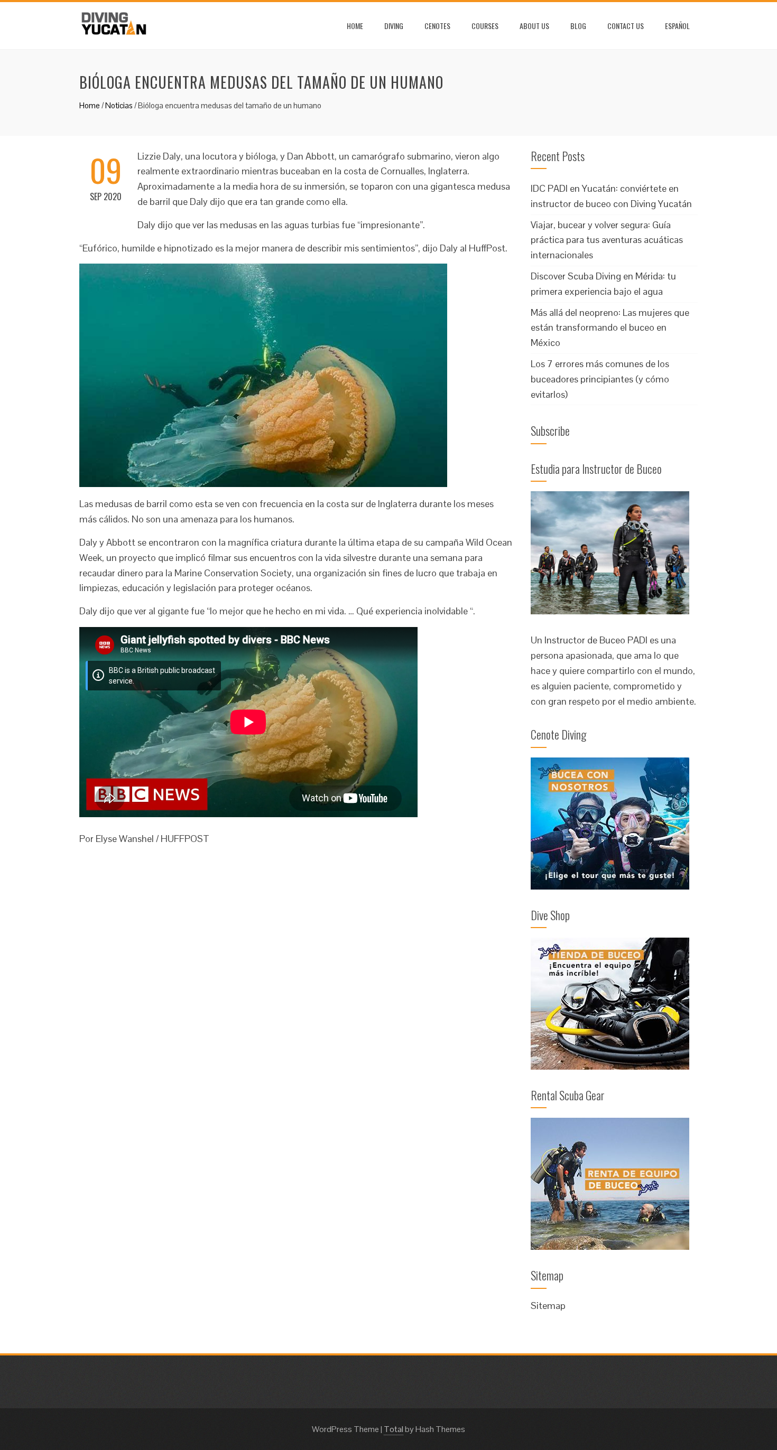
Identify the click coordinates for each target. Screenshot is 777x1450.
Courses (484, 25)
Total (393, 1429)
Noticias (119, 105)
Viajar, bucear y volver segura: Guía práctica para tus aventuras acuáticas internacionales (607, 240)
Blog (578, 25)
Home (355, 25)
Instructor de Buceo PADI (596, 640)
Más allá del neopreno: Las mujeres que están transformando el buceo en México (610, 327)
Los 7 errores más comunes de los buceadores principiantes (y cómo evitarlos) (600, 379)
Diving (393, 25)
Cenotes (437, 25)
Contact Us (625, 25)
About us (534, 25)
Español (677, 25)
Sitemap (548, 1305)
